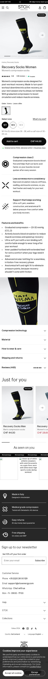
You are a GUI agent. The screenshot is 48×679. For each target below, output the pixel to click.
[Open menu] (3, 8)
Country (8, 634)
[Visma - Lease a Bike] (6, 110)
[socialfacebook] (23, 628)
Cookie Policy (35, 667)
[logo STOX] (24, 7)
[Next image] (42, 35)
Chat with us (19, 588)
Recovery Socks (13, 62)
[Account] (39, 7)
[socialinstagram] (28, 628)
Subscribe (40, 561)
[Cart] (44, 7)
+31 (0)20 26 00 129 (18, 579)
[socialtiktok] (32, 628)
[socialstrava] (36, 628)
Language (31, 634)
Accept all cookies (13, 673)
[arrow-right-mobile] (42, 408)
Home (4, 62)
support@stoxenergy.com (21, 584)
